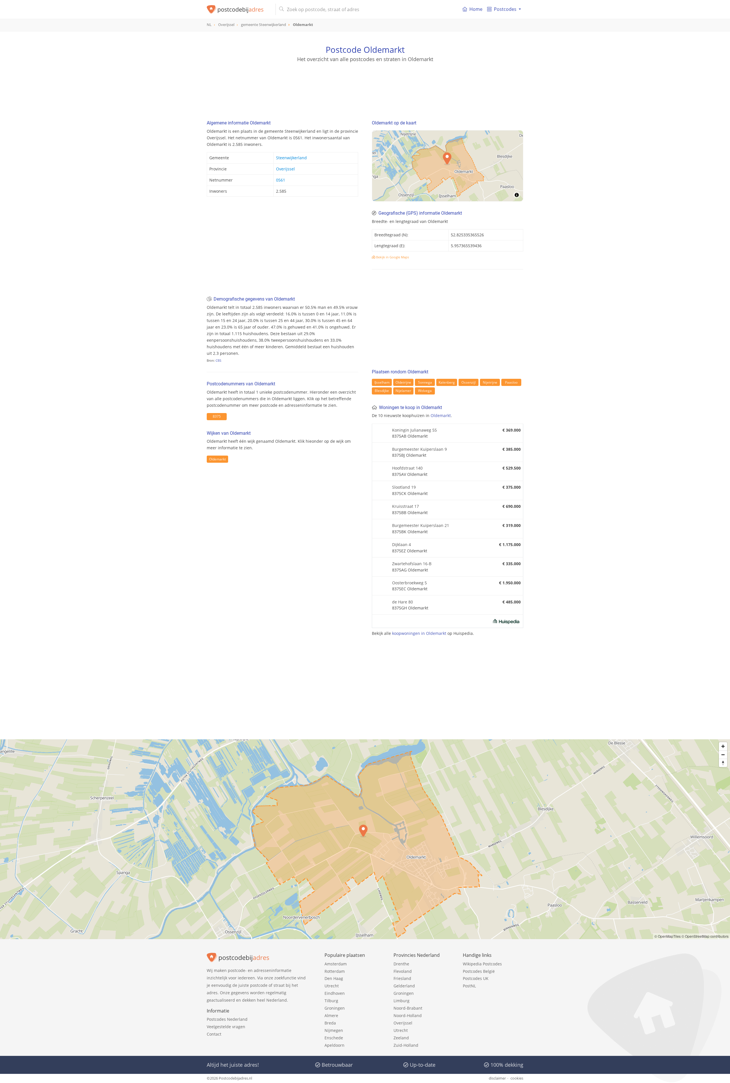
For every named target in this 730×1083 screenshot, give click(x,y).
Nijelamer (403, 390)
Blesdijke (382, 390)
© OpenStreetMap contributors (705, 936)
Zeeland (401, 1037)
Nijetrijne (490, 382)
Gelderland (404, 986)
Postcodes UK (475, 978)
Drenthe (401, 964)
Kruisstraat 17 (405, 506)
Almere (331, 1015)
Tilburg (331, 1000)
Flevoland (403, 971)
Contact (214, 1034)
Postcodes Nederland (227, 1019)
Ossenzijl (468, 382)
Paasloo (511, 382)
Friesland (402, 978)
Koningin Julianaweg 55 (414, 430)
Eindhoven (335, 993)
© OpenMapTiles (667, 936)
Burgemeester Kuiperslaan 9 (419, 449)
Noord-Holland (408, 1015)
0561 (280, 180)
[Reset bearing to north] (723, 763)
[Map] (447, 165)
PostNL (469, 986)
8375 (217, 416)
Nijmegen (334, 1030)
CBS (218, 360)
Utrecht (332, 986)
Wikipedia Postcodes (482, 964)
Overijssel (285, 169)
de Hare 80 (402, 602)
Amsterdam (336, 964)
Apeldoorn (334, 1045)
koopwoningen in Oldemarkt (419, 633)
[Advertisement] (365, 88)
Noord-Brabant (408, 1008)
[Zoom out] (723, 754)
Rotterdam (335, 971)
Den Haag (334, 978)
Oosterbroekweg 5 (409, 582)
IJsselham (382, 382)
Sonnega (425, 382)
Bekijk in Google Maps (392, 257)
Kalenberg (447, 382)
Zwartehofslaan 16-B (411, 563)
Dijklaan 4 (401, 544)
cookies (516, 1078)
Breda (330, 1023)
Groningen (335, 1008)
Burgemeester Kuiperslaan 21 (420, 525)
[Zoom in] (723, 746)
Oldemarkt (217, 459)
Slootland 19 (404, 487)
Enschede (334, 1037)
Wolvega (425, 390)
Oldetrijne (403, 382)
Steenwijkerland (291, 157)
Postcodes (505, 9)
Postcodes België (479, 971)
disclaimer (497, 1078)
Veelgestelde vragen (226, 1026)
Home (475, 9)
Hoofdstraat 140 (407, 468)
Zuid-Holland (406, 1045)
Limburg (401, 1000)
